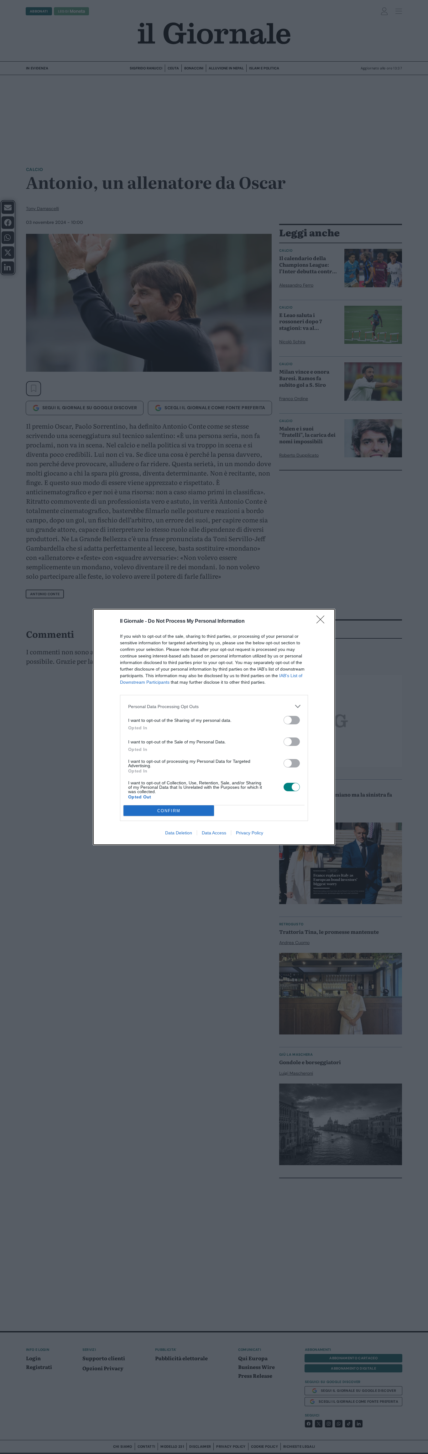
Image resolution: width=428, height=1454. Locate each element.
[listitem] (214, 706)
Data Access (214, 832)
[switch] (292, 720)
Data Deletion (178, 832)
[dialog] (214, 727)
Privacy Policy (249, 832)
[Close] (322, 621)
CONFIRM (168, 810)
